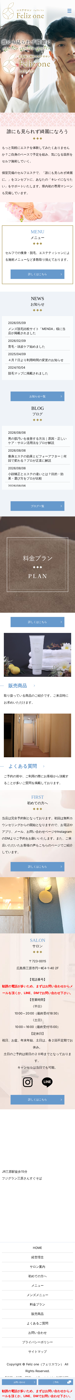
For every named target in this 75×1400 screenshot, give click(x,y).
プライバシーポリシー (37, 1342)
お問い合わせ (37, 1333)
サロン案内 (37, 1267)
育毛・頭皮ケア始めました (26, 346)
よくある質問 (22, 766)
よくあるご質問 (37, 1323)
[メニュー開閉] (69, 11)
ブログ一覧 (37, 506)
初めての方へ (37, 1276)
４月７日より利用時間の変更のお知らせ (35, 360)
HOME (37, 1248)
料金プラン (37, 1304)
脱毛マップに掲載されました (28, 373)
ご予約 (55, 1382)
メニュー (37, 1285)
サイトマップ (37, 1351)
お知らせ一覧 (37, 396)
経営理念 (37, 1257)
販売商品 (17, 685)
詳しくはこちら (37, 274)
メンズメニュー (37, 1295)
